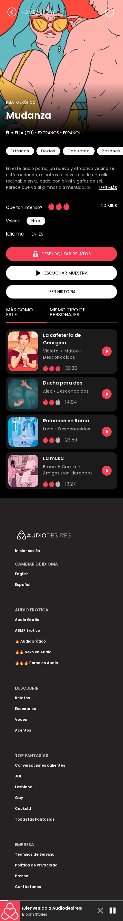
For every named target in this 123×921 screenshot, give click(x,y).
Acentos (23, 730)
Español (72, 133)
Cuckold (23, 808)
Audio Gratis (27, 619)
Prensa (21, 875)
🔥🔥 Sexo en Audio (33, 652)
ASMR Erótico (27, 630)
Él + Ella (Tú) (20, 133)
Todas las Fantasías (35, 819)
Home (28, 12)
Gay (19, 797)
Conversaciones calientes (40, 765)
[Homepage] (59, 536)
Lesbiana (24, 786)
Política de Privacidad (36, 865)
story (47, 12)
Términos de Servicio (34, 854)
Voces (21, 719)
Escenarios (25, 708)
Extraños (48, 133)
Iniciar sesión (27, 550)
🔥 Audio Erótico (30, 641)
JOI (18, 776)
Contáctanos (28, 886)
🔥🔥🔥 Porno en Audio (36, 662)
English (22, 573)
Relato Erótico (20, 102)
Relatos (22, 697)
